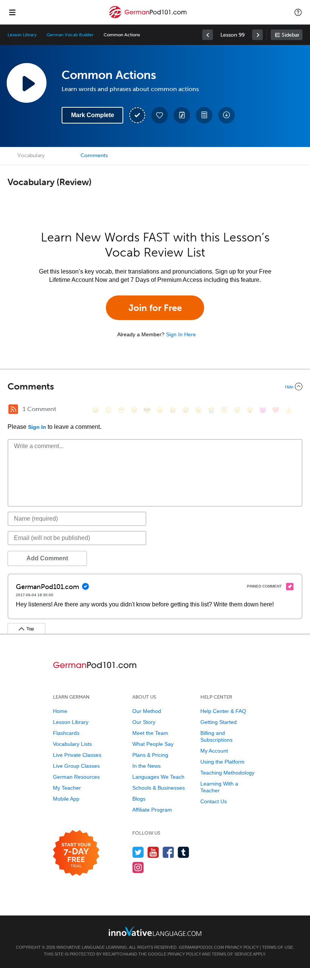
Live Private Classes (77, 755)
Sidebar (290, 35)
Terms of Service (232, 954)
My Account (214, 751)
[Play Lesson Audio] (26, 83)
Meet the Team (150, 733)
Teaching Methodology (227, 773)
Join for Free (155, 307)
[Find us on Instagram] (138, 867)
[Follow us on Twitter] (138, 852)
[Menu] (12, 12)
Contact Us (213, 801)
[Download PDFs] (204, 115)
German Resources (76, 777)
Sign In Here (181, 334)
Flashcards (66, 733)
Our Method (146, 711)
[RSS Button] (13, 409)
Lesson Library (22, 34)
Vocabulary (31, 155)
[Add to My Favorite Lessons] (159, 115)
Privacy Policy (242, 947)
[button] (298, 12)
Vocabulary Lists (72, 744)
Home (60, 711)
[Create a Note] (182, 115)
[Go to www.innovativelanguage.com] (155, 931)
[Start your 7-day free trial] (76, 853)
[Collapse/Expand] (155, 386)
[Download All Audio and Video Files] (226, 115)
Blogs (139, 799)
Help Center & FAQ (223, 711)
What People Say (153, 744)
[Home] (148, 17)
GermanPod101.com (201, 947)
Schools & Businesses (158, 788)
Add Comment (47, 558)
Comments (94, 155)
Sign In (37, 427)
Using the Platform (222, 762)
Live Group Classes (76, 766)
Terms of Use (277, 947)
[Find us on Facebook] (168, 852)
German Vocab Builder (70, 34)
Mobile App (66, 799)
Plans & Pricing (150, 755)
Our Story (143, 722)
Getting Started (218, 722)
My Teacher (67, 788)
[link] (207, 34)
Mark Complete (92, 115)
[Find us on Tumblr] (183, 852)
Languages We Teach (158, 777)
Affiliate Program (152, 810)
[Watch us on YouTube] (153, 852)
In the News (146, 766)
